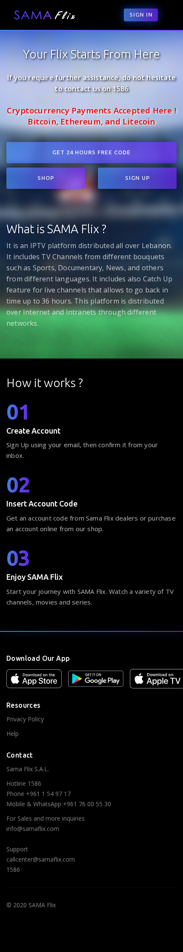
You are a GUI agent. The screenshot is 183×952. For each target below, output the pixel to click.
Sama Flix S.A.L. (27, 769)
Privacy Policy (25, 719)
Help (12, 733)
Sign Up (137, 178)
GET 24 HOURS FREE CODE (91, 152)
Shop (45, 178)
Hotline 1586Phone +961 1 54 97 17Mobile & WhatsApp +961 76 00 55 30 (58, 793)
